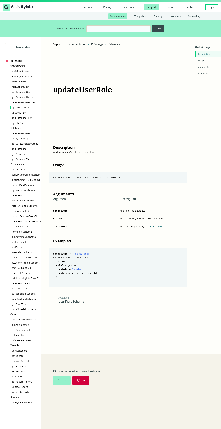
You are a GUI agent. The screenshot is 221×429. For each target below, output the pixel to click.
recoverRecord (20, 361)
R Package (97, 44)
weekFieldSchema (22, 252)
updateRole (18, 123)
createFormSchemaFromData (24, 221)
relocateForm (19, 335)
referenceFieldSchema (24, 205)
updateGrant (19, 112)
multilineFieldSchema (24, 309)
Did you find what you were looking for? (77, 371)
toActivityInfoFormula (24, 319)
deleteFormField (21, 283)
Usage (201, 60)
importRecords (20, 392)
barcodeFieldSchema (24, 293)
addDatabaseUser (22, 117)
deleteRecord (19, 350)
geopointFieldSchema (24, 211)
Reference (16, 61)
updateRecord (20, 387)
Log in (211, 7)
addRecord (18, 376)
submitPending (20, 324)
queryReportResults (23, 402)
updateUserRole (21, 107)
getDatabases (19, 154)
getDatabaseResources (24, 143)
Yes (64, 380)
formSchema (19, 169)
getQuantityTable (21, 330)
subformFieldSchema (24, 237)
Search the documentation (71, 28)
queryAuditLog (20, 138)
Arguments (203, 67)
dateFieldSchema (21, 226)
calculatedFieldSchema (24, 257)
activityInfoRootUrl (22, 76)
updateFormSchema (23, 190)
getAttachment (20, 366)
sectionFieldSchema (23, 200)
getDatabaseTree (21, 159)
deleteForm (18, 195)
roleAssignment (20, 86)
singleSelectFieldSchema (24, 180)
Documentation (76, 44)
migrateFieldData (21, 340)
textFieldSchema (21, 268)
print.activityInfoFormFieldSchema (24, 278)
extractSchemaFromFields (24, 216)
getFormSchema (21, 288)
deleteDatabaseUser (23, 102)
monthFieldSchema (23, 185)
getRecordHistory (22, 381)
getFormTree (19, 304)
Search (158, 28)
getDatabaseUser (21, 92)
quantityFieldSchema (24, 299)
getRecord (18, 356)
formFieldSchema (22, 231)
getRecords (18, 371)
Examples (203, 73)
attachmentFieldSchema (24, 262)
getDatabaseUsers (22, 97)
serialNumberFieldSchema (24, 174)
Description (204, 54)
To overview (23, 47)
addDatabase (19, 149)
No (83, 380)
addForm (17, 247)
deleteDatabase (21, 133)
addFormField (19, 242)
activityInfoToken (21, 71)
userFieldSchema (21, 273)
